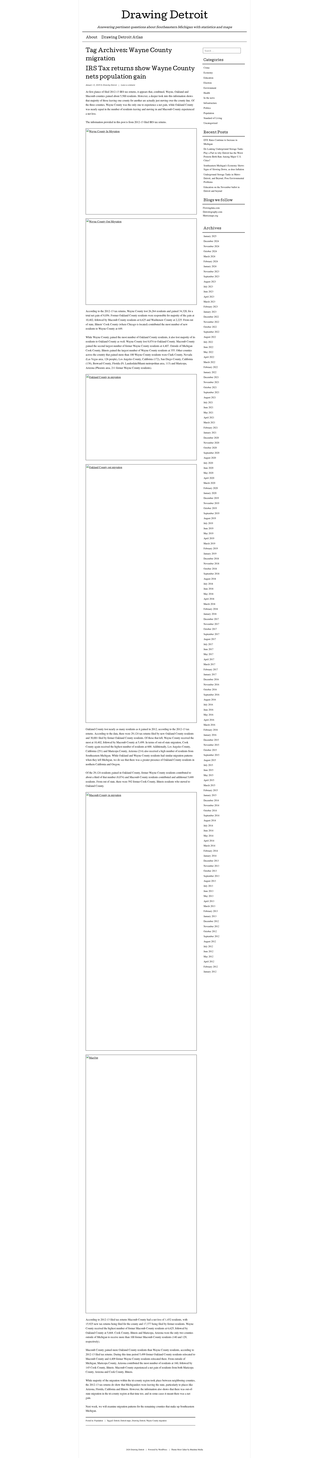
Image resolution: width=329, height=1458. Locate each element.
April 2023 (209, 296)
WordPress (162, 1449)
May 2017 (208, 654)
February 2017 (211, 669)
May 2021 (208, 412)
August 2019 (210, 518)
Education (208, 77)
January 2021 (210, 432)
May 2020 (208, 472)
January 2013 (210, 916)
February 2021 (211, 427)
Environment (210, 87)
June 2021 (208, 407)
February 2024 (211, 261)
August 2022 (210, 336)
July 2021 (208, 402)
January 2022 (210, 372)
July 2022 (208, 341)
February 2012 (211, 966)
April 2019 (209, 538)
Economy (208, 72)
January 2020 (210, 493)
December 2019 (211, 498)
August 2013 (210, 880)
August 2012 (210, 941)
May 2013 (208, 896)
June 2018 (208, 588)
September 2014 (211, 815)
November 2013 (211, 865)
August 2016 (210, 699)
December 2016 (211, 679)
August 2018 (210, 578)
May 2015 (208, 775)
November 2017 (211, 624)
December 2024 (211, 241)
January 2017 (210, 674)
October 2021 (210, 387)
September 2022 (211, 331)
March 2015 (209, 785)
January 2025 (210, 236)
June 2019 (208, 528)
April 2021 (209, 417)
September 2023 (211, 276)
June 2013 (208, 891)
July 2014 (208, 825)
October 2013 (210, 870)
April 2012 (209, 961)
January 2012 (210, 971)
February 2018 (211, 608)
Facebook (238, 4)
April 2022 (209, 357)
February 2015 (211, 790)
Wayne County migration (156, 1420)
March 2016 (209, 724)
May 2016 (208, 714)
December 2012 (211, 921)
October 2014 (210, 810)
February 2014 (211, 850)
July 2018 (208, 583)
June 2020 (208, 467)
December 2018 (211, 558)
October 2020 (210, 447)
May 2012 (208, 956)
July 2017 (208, 644)
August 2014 (210, 820)
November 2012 (211, 926)
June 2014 (208, 830)
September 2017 (211, 634)
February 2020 (211, 488)
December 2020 (211, 437)
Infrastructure (210, 103)
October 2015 (210, 750)
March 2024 (209, 256)
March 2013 (209, 906)
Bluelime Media (196, 1449)
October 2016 (210, 689)
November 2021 (211, 382)
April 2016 (209, 719)
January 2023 (210, 311)
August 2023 (210, 281)
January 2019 (210, 553)
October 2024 (210, 251)
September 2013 (211, 876)
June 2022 (208, 347)
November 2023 (211, 271)
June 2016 (208, 709)
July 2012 (208, 946)
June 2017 (208, 649)
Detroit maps (125, 1420)
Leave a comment (128, 84)
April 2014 (209, 840)
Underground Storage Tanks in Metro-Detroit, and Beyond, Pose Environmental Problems (224, 178)
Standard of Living (213, 118)
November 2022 (211, 321)
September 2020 (211, 452)
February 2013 (211, 911)
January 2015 (210, 795)
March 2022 (209, 362)
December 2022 (211, 316)
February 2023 (211, 306)
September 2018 (211, 573)
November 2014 (211, 805)
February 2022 (211, 367)
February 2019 (211, 548)
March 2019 (209, 543)
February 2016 (211, 729)
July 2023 (208, 286)
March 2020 (209, 483)
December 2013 (211, 860)
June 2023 (208, 291)
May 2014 (208, 835)
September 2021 (211, 392)
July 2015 (208, 765)
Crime (207, 67)
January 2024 (210, 266)
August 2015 (210, 760)
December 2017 (211, 619)
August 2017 (210, 639)
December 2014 (211, 800)
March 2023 (209, 301)
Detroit (116, 1420)
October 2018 (210, 568)
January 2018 (210, 613)
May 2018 (208, 593)
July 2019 (208, 523)
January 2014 (210, 855)
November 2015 (211, 744)
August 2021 (210, 397)
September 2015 (211, 755)
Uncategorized (210, 123)
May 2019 (208, 533)
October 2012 (210, 931)
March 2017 (209, 664)
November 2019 (211, 503)
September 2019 (211, 513)
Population (98, 1420)
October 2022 (210, 326)
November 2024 (211, 246)
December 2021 (211, 377)
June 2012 (208, 951)
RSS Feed (244, 4)
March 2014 (209, 845)
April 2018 (209, 598)
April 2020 (209, 478)
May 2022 (208, 352)
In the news (209, 97)
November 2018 (211, 563)
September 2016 (211, 694)
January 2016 (210, 734)
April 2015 (209, 780)
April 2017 (209, 659)
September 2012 (211, 936)
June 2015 (208, 770)
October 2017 (210, 629)
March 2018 (209, 604)
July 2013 (208, 885)
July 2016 (208, 704)
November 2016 (211, 684)
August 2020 (210, 457)
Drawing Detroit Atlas (122, 37)
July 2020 (208, 462)
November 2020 (211, 442)
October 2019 (210, 508)
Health (207, 92)
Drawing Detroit (164, 16)
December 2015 (211, 739)
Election (208, 82)
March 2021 (209, 422)
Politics (207, 108)
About (91, 37)
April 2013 (209, 901)
